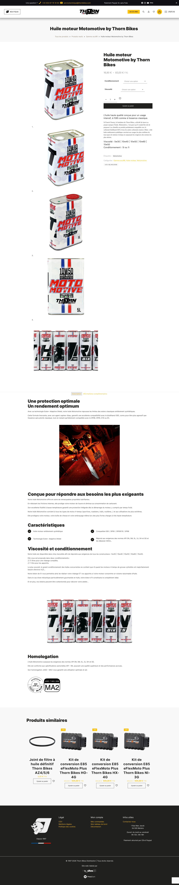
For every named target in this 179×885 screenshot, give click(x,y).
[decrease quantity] (106, 99)
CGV (60, 822)
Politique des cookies (67, 827)
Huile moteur (131, 160)
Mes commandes (97, 822)
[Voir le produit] (54, 734)
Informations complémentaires (95, 394)
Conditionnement (112, 81)
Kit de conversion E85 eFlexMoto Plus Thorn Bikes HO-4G (74, 768)
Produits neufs (77, 36)
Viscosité (108, 89)
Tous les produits (61, 36)
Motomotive (117, 156)
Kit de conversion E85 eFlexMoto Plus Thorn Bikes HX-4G (105, 768)
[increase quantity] (115, 99)
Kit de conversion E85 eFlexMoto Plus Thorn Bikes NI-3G (136, 768)
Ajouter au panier (128, 106)
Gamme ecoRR (92, 36)
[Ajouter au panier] (54, 730)
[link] (29, 12)
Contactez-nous (129, 822)
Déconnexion (96, 827)
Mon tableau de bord (99, 824)
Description (76, 394)
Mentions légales (65, 824)
